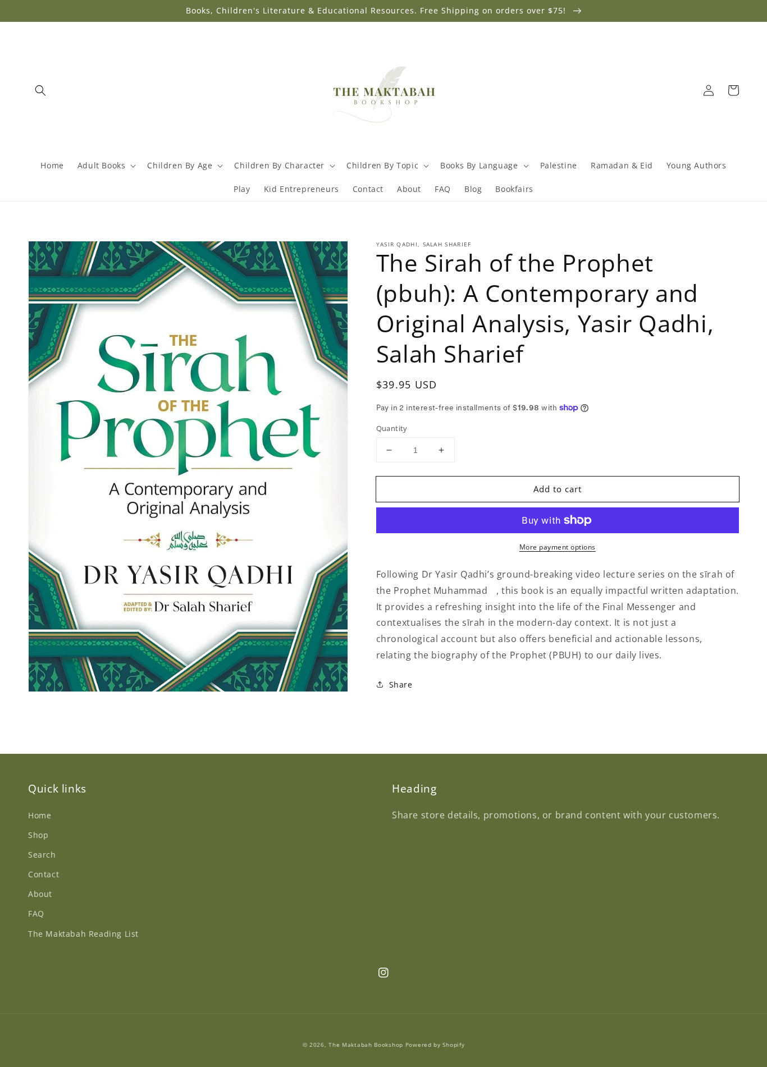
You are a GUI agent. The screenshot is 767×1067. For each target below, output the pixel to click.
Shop (38, 835)
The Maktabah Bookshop (365, 1044)
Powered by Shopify (435, 1044)
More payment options (557, 547)
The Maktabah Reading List (83, 933)
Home (39, 815)
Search (42, 854)
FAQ (36, 913)
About (40, 894)
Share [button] (401, 684)
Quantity (392, 428)
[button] (40, 90)
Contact (43, 874)
